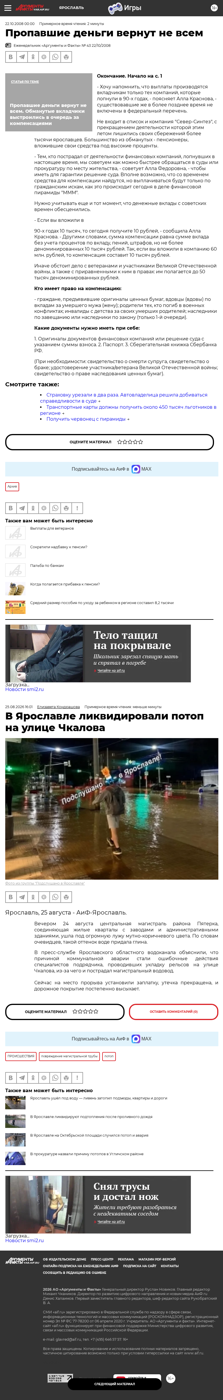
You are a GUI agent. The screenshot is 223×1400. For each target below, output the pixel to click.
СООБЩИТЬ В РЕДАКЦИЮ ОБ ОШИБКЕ (74, 1273)
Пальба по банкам (47, 565)
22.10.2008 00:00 (20, 24)
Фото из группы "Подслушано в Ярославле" (45, 883)
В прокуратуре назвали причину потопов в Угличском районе (86, 1154)
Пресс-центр (102, 1259)
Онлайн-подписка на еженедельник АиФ (80, 1266)
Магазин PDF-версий (157, 1259)
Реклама (126, 1259)
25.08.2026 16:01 (19, 707)
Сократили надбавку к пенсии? (58, 547)
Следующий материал (114, 1384)
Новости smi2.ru (24, 689)
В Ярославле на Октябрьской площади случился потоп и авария (89, 1135)
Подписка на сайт (139, 1266)
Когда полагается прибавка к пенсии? (65, 584)
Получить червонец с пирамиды (86, 419)
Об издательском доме (64, 1259)
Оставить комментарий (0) (174, 1012)
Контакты (170, 1266)
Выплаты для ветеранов (52, 528)
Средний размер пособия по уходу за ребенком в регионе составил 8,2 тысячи (102, 603)
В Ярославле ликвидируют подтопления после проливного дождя (91, 1117)
